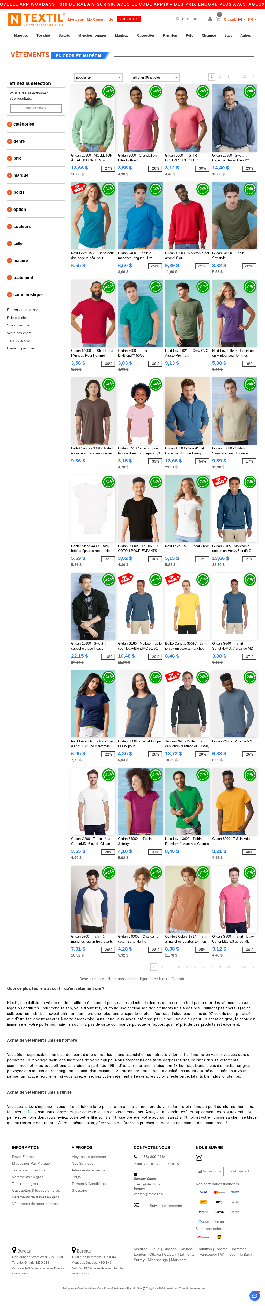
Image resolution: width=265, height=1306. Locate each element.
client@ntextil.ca (147, 1184)
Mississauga (158, 1260)
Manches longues (92, 35)
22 (245, 77)
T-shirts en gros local (29, 1170)
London (140, 1254)
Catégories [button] (23, 124)
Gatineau (186, 1249)
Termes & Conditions (89, 1183)
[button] (211, 19)
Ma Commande (100, 19)
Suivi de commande (166, 1205)
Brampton (239, 1249)
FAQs (76, 1177)
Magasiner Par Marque (31, 1163)
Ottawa (155, 1254)
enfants (30, 1111)
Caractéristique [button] (28, 294)
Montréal (141, 1249)
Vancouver (208, 1254)
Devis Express (23, 1157)
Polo (189, 35)
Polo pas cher (17, 318)
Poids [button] (19, 192)
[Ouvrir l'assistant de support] (254, 1296)
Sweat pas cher (18, 325)
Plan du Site (134, 1288)
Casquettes (146, 35)
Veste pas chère (19, 333)
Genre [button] (19, 141)
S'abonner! (239, 1171)
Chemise (209, 35)
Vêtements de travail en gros (35, 1197)
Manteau (122, 35)
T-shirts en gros (25, 1183)
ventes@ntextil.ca (148, 1194)
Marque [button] (20, 175)
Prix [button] (17, 158)
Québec (169, 1249)
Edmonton (188, 1254)
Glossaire (79, 1190)
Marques (21, 35)
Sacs (228, 35)
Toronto (221, 1249)
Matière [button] (20, 260)
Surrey (139, 1260)
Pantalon (170, 35)
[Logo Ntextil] (36, 19)
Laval (155, 1249)
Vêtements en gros (27, 1177)
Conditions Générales (110, 1288)
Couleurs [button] (22, 226)
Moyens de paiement (89, 1157)
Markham (179, 1260)
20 (236, 967)
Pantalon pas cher (20, 348)
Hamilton (204, 1249)
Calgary (170, 1254)
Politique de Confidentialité (78, 1288)
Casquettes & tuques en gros (36, 1190)
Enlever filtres (35, 108)
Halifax (244, 1254)
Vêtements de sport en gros (35, 1204)
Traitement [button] (23, 277)
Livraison (76, 19)
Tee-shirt (43, 35)
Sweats (64, 35)
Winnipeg (227, 1254)
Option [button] (19, 209)
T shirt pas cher (19, 341)
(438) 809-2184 (153, 1157)
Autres (245, 35)
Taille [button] (18, 243)
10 (228, 967)
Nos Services (82, 1163)
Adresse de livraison (88, 1170)
